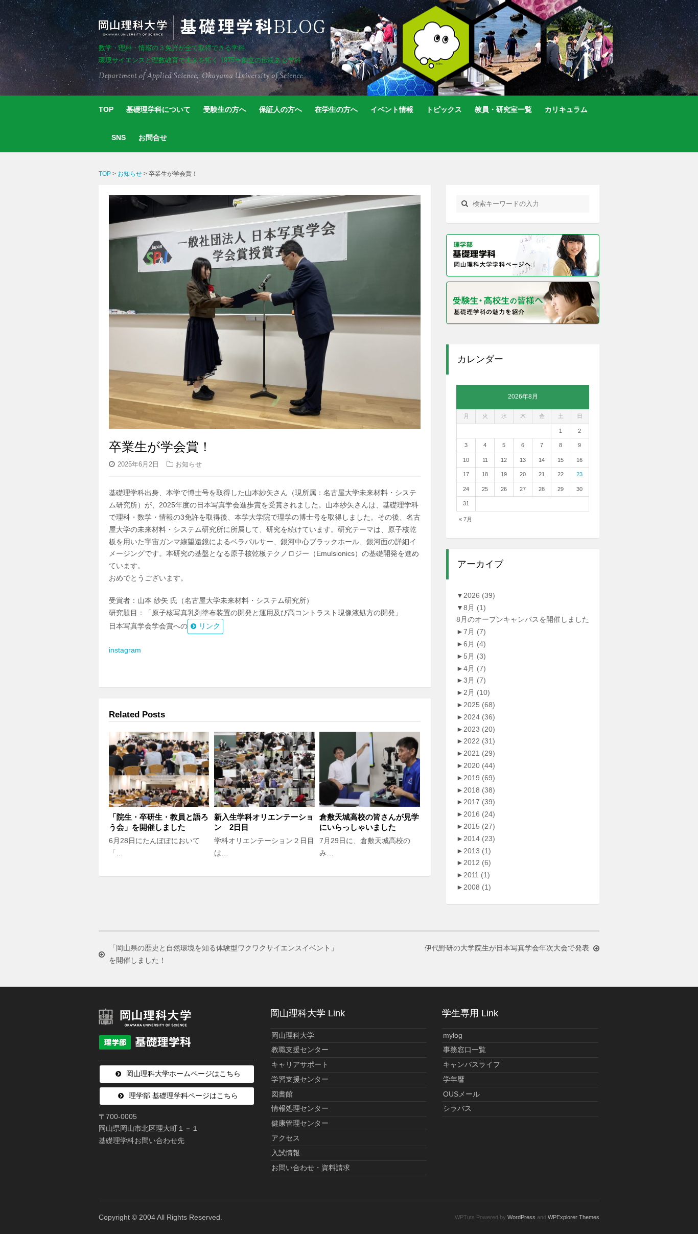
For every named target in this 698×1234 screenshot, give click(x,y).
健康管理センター (300, 1123)
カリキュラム (566, 109)
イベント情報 (391, 109)
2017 (479, 802)
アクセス (285, 1138)
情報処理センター (300, 1108)
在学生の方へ (336, 109)
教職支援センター (300, 1049)
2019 (479, 778)
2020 (479, 765)
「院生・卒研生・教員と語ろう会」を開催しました (158, 821)
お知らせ (188, 464)
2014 (479, 838)
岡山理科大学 (292, 1035)
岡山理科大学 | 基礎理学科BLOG (214, 27)
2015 (479, 826)
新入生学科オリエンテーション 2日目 (264, 821)
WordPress (521, 1217)
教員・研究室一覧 (503, 109)
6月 (474, 644)
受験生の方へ (224, 109)
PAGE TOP (673, 1188)
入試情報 (285, 1153)
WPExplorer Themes (573, 1217)
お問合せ (152, 137)
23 (579, 474)
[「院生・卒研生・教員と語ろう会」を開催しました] (159, 769)
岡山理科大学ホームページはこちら (183, 1073)
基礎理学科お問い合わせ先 (141, 1140)
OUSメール (461, 1094)
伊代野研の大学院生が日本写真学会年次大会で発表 (507, 948)
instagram (125, 650)
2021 (479, 753)
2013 (477, 851)
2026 (479, 595)
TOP (106, 109)
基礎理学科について (158, 109)
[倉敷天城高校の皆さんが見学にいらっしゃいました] (369, 769)
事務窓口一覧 (464, 1049)
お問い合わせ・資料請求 (310, 1167)
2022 (479, 741)
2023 (479, 729)
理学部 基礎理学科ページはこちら (183, 1095)
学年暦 (453, 1079)
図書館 (282, 1094)
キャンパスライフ (471, 1064)
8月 (474, 607)
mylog (452, 1035)
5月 (474, 656)
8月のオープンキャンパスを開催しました (522, 619)
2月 (476, 692)
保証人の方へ (280, 109)
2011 (476, 875)
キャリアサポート (300, 1064)
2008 (477, 887)
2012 (477, 862)
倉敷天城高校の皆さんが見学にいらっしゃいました (369, 821)
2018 (479, 790)
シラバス (457, 1108)
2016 (479, 814)
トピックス (444, 109)
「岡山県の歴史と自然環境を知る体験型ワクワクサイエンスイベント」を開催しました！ (223, 954)
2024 (479, 717)
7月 (474, 631)
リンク (209, 626)
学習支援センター (300, 1079)
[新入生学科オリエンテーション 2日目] (264, 769)
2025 (479, 705)
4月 (474, 668)
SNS (118, 137)
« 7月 (465, 519)
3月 (474, 680)
